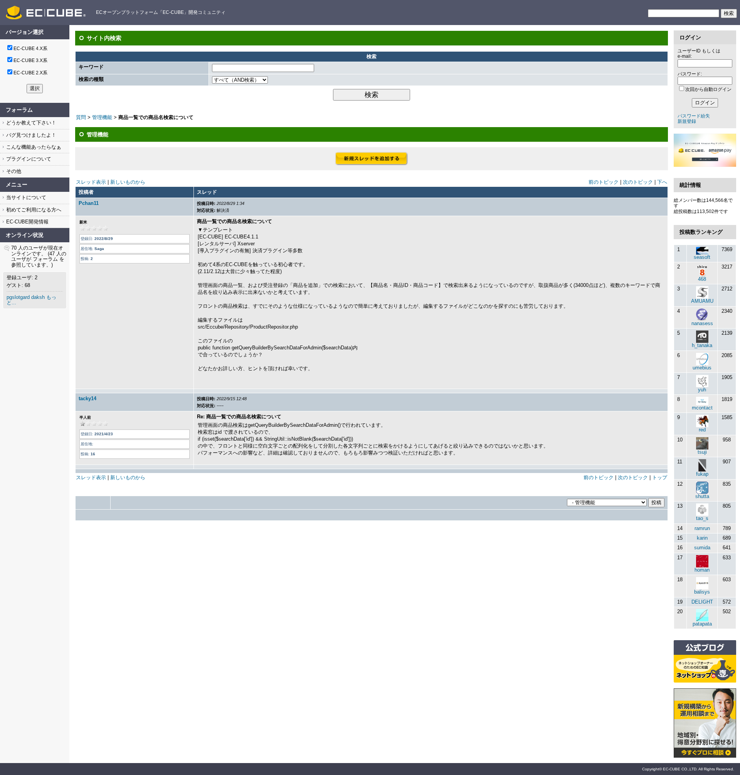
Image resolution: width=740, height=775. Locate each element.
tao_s (702, 518)
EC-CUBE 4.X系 (30, 48)
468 (702, 279)
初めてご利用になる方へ (33, 210)
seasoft (702, 257)
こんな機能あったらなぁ (33, 147)
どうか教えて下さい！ (30, 123)
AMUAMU (702, 301)
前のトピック (604, 182)
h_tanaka (702, 345)
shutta (702, 496)
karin (702, 538)
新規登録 (687, 121)
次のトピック (638, 182)
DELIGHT (702, 602)
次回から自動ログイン (708, 89)
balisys (702, 592)
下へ (662, 182)
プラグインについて (28, 159)
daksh (38, 297)
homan (702, 570)
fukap (702, 474)
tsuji (702, 452)
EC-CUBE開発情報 (27, 222)
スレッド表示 (91, 182)
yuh (702, 390)
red (702, 430)
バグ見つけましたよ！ (30, 135)
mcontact (702, 408)
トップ (659, 477)
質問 (81, 117)
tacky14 (87, 398)
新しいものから (127, 182)
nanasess (702, 323)
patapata (702, 624)
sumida (702, 547)
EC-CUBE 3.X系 (30, 60)
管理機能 (102, 117)
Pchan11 (89, 203)
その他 (13, 171)
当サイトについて (25, 197)
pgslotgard (18, 297)
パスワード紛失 (694, 116)
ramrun (702, 528)
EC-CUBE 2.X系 (30, 72)
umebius (702, 368)
